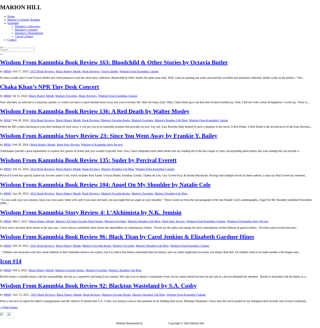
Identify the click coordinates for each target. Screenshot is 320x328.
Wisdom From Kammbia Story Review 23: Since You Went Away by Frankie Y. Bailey (108, 135)
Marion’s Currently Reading (23, 19)
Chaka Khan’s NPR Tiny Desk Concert (49, 86)
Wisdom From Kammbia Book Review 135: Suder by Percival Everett (88, 160)
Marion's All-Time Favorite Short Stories (79, 221)
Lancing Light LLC (155, 323)
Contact (11, 39)
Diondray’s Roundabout (29, 33)
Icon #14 (10, 261)
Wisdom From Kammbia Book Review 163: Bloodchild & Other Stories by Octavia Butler (114, 62)
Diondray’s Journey (26, 29)
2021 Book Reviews (43, 294)
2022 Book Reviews (42, 193)
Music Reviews (88, 95)
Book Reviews (91, 71)
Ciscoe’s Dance (24, 36)
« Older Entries (9, 307)
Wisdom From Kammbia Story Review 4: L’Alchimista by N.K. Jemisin (90, 212)
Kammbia (13, 23)
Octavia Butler (109, 71)
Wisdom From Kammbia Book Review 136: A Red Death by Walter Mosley (94, 111)
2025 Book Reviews (42, 71)
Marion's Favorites (66, 95)
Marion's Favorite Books (115, 120)
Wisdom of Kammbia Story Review (102, 144)
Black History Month (68, 71)
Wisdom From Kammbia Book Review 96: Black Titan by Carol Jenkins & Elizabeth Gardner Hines (127, 236)
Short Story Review (68, 144)
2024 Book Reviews (42, 120)
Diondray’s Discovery (28, 26)
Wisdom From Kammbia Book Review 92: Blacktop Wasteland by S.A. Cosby (98, 285)
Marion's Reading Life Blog (171, 120)
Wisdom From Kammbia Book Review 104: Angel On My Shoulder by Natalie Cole (105, 184)
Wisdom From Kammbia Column (139, 71)
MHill (7, 71)
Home (11, 16)
